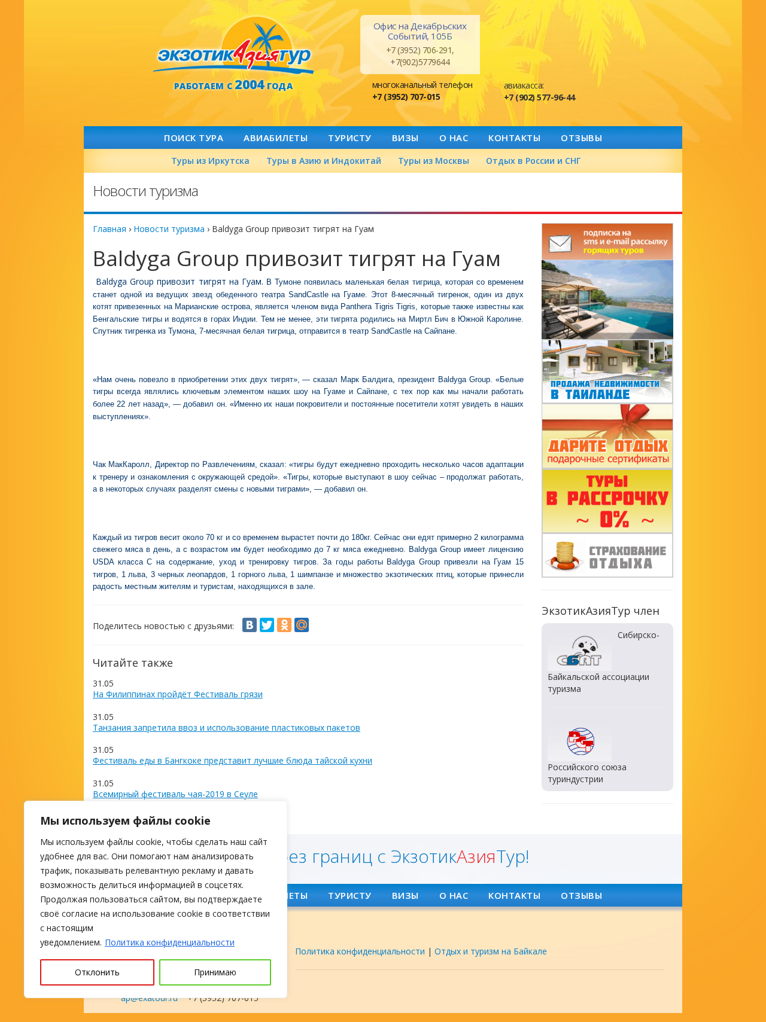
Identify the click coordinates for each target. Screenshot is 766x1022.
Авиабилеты (276, 138)
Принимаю (215, 972)
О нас (454, 138)
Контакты (514, 138)
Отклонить (97, 972)
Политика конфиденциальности (170, 942)
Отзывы (581, 138)
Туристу (350, 138)
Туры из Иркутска (210, 160)
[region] (155, 899)
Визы (405, 138)
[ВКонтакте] (249, 625)
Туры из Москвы (433, 160)
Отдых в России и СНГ (533, 160)
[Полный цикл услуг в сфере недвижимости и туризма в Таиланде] (607, 299)
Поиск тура (193, 138)
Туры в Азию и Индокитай (323, 160)
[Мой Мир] (301, 625)
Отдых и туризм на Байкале (490, 951)
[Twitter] (267, 625)
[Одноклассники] (284, 625)
